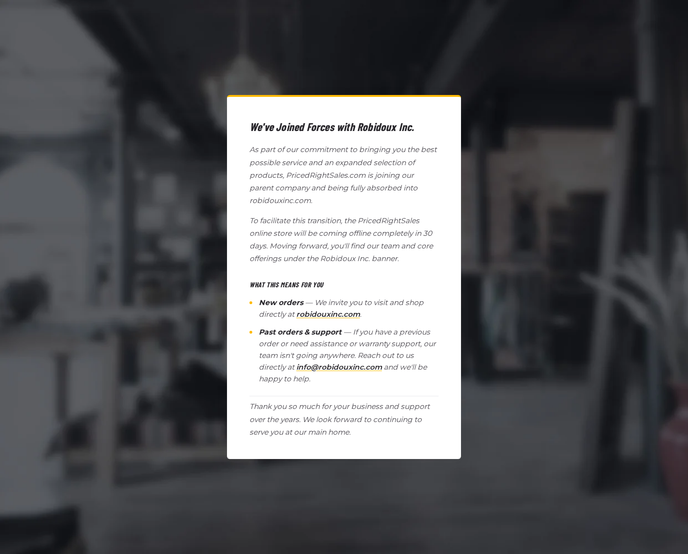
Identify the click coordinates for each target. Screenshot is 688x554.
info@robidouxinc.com (339, 367)
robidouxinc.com (328, 314)
